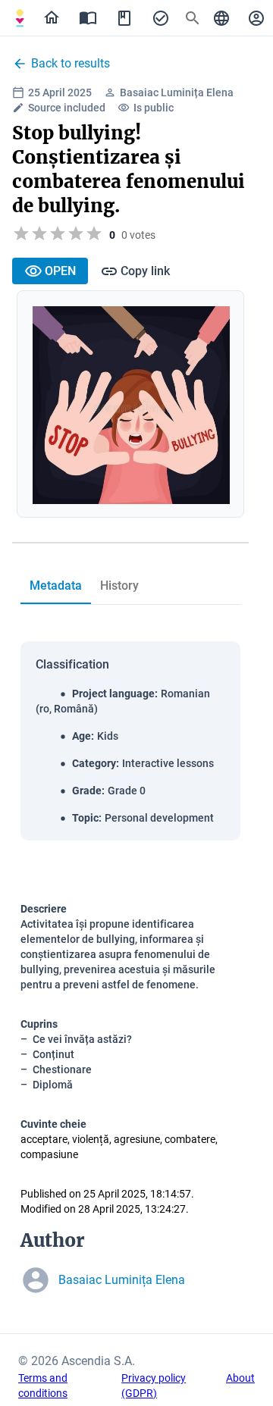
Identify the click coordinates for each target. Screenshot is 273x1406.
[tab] (19, 18)
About (240, 1378)
